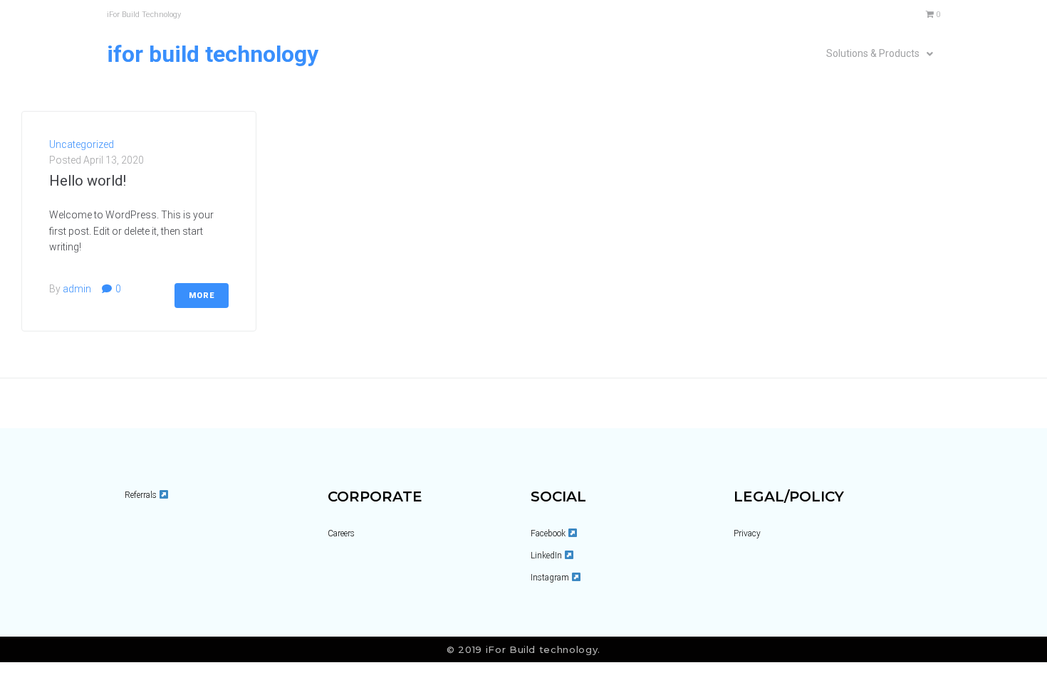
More (201, 295)
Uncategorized (81, 144)
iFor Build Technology (212, 54)
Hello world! (87, 180)
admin (77, 288)
